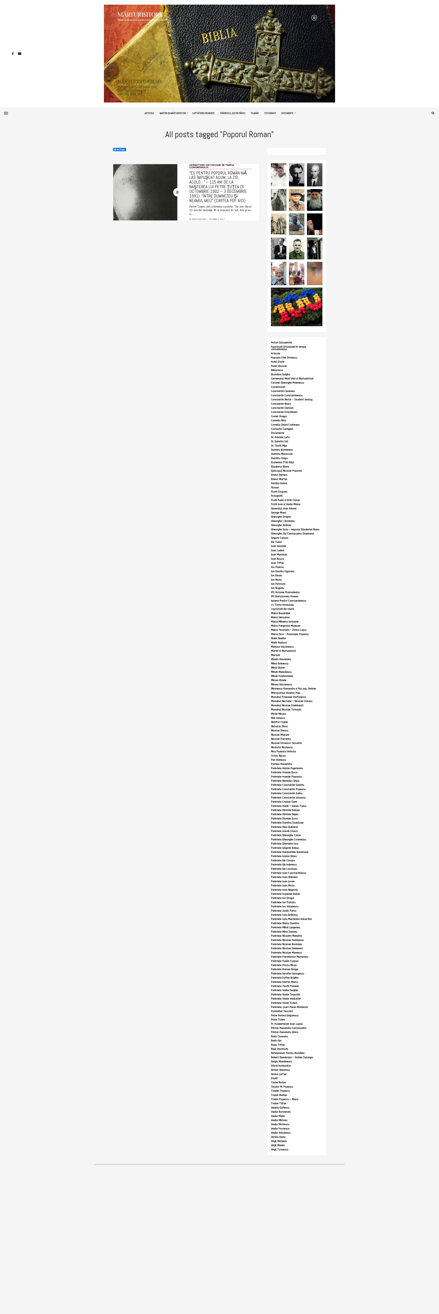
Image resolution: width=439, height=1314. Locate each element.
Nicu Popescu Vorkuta (283, 751)
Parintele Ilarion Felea (284, 856)
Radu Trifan (278, 1044)
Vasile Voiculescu (280, 1132)
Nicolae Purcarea (281, 739)
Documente (287, 113)
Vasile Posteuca (280, 1128)
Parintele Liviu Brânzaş (284, 914)
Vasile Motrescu (280, 1124)
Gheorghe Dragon (281, 516)
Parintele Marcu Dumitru (285, 923)
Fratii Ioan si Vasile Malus (285, 504)
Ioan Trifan (277, 563)
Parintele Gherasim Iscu (284, 843)
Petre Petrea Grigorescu (285, 1015)
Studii (274, 1078)
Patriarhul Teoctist (282, 1011)
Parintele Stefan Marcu (284, 982)
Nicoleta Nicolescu (282, 747)
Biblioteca (277, 370)
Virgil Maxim (278, 1145)
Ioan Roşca (277, 558)
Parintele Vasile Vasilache (286, 998)
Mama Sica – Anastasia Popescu (290, 634)
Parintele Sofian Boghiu (284, 977)
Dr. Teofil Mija (279, 445)
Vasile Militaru (279, 1120)
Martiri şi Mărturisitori (173, 113)
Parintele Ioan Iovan (283, 881)
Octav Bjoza (278, 755)
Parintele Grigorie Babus (285, 848)
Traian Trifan (278, 1103)
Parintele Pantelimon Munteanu (289, 956)
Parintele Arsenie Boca (284, 772)
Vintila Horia (278, 1137)
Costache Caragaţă (282, 428)
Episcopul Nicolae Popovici (286, 470)
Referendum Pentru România (288, 1053)
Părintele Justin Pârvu (232, 113)
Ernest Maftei (279, 479)
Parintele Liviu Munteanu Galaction (291, 919)
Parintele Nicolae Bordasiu (286, 944)
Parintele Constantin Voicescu (288, 797)
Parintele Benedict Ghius (285, 780)
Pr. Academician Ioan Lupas (287, 1023)
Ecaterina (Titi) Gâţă (282, 462)
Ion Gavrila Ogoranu (282, 571)
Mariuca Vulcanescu (282, 646)
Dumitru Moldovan (282, 454)
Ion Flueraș (277, 567)
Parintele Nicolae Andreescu (287, 940)
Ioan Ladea (277, 550)
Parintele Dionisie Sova (284, 818)
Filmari (275, 487)
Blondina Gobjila (280, 374)
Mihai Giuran (278, 667)
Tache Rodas (278, 1082)
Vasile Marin (278, 1116)
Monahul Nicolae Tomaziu (286, 709)
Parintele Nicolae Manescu (286, 952)
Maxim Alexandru (281, 659)
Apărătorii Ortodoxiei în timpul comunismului (288, 348)
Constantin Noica (281, 403)
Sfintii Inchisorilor (281, 1065)
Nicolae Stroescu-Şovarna (286, 743)
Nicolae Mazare (280, 734)
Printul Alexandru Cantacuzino (288, 1028)
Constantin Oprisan (282, 408)
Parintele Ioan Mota (282, 885)
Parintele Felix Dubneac (284, 827)
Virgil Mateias (279, 1141)
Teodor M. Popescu (282, 1086)
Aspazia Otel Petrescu (284, 357)
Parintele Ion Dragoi (282, 898)
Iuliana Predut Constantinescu (288, 600)
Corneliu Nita (278, 420)
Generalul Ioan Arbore (283, 508)
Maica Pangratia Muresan (285, 625)
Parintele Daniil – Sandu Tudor (288, 806)
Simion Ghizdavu (280, 1070)
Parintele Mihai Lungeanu (285, 927)
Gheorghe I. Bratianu (283, 521)
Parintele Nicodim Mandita (286, 935)
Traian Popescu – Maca (284, 1099)
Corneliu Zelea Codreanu (285, 424)
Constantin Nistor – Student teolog (291, 399)
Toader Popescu (280, 1090)
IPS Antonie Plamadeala (285, 592)
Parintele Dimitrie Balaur (285, 810)
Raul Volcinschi (279, 1049)
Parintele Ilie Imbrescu (284, 864)
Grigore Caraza (279, 537)
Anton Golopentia (281, 342)
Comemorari (278, 387)
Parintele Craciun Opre (284, 801)
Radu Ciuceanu (279, 1036)
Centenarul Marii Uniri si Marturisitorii (292, 378)
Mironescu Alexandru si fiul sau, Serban (293, 688)
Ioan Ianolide (278, 546)
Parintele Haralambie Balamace (290, 852)
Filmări (255, 113)
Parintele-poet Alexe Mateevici (289, 1007)
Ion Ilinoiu (276, 575)
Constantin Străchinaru (284, 412)
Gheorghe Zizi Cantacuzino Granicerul (292, 533)
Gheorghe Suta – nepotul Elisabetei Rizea (295, 529)
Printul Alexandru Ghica (284, 1032)
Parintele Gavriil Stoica (284, 831)
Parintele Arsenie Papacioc (286, 776)
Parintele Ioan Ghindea (284, 877)
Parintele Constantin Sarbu (286, 793)
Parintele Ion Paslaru (283, 902)
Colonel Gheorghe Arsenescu (287, 382)
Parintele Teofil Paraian (285, 986)
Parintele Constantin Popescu (288, 789)
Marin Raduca (279, 642)
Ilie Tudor (276, 542)
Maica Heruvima (280, 617)
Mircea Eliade (278, 680)
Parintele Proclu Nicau (284, 965)
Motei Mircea (278, 713)
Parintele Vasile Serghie (284, 990)
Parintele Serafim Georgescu (287, 973)
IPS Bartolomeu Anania (284, 596)
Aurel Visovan (279, 366)
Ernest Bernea (279, 474)
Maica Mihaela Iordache (285, 621)
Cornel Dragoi (279, 416)
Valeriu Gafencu (280, 1107)
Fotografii (270, 113)
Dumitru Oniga (279, 458)
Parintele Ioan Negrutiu (284, 889)
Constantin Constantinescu (286, 395)
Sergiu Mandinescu (281, 1061)
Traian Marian (279, 1095)
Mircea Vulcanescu (281, 684)
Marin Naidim (278, 638)
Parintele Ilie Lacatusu (284, 868)
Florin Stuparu (279, 491)
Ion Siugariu (277, 588)
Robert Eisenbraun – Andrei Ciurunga (292, 1057)
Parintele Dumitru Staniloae (287, 822)
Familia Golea (279, 483)
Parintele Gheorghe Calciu (286, 835)
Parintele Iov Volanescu (284, 906)
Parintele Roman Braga (284, 969)
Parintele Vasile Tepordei (285, 994)
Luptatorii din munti (282, 609)
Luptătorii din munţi (203, 113)
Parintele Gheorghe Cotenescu (288, 839)
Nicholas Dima (279, 726)
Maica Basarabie (280, 613)
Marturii (275, 655)
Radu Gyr (276, 1040)
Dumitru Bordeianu (282, 449)
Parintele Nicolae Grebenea (287, 948)
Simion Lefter (279, 1074)
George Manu (278, 512)
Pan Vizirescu (278, 759)
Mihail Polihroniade (282, 676)
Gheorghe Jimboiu (281, 525)
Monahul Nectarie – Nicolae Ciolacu (291, 701)
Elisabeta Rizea (280, 466)
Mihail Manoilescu (281, 672)
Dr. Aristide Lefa (280, 437)
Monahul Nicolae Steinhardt (287, 705)
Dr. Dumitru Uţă (279, 441)
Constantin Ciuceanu (283, 391)
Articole (149, 113)
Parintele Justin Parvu (283, 910)
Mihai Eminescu (279, 663)
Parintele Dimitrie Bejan (284, 814)
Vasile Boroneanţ (281, 1111)
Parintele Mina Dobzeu (284, 931)
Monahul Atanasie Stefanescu (288, 697)
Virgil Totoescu (279, 1149)
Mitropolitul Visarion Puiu (285, 693)
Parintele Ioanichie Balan (285, 894)
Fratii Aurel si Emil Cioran (285, 500)
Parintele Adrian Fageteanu (287, 768)
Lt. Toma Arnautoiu (282, 604)
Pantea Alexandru (281, 764)
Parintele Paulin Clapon (285, 961)
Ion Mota (276, 579)
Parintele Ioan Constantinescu (288, 873)
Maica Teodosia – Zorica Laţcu (288, 630)
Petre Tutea (278, 1019)
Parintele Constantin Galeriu (287, 785)
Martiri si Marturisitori (283, 650)
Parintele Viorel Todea (284, 1003)
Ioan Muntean (279, 554)
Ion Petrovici (278, 583)
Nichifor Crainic (279, 722)
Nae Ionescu (278, 718)
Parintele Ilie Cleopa (283, 860)
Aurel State (277, 361)
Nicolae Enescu (279, 730)
